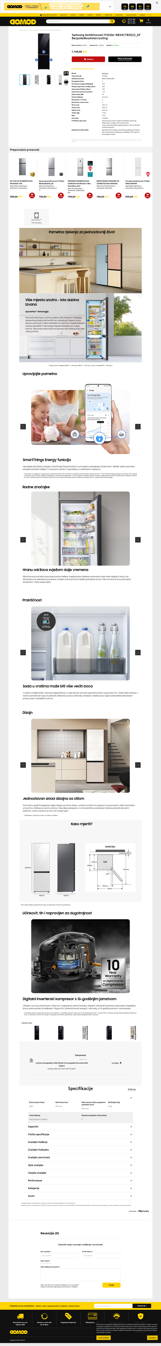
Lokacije (90, 15)
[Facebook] (148, 15)
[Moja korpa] (141, 22)
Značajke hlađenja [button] (37, 1142)
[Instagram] (150, 15)
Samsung (105, 73)
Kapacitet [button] (33, 1126)
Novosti (73, 15)
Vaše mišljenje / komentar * (50, 1267)
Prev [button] (23, 426)
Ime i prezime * (46, 1251)
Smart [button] (31, 1196)
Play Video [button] (80, 558)
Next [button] (138, 426)
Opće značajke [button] (35, 1165)
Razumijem (152, 1338)
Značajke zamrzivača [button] (39, 1157)
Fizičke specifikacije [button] (38, 1134)
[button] (66, 35)
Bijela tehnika (28, 30)
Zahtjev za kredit (131, 15)
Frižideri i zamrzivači (40, 30)
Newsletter (108, 15)
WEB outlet (63, 15)
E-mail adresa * (87, 1251)
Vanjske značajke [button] (37, 1172)
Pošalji (111, 1285)
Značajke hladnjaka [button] (38, 1149)
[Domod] (23, 20)
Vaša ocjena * (45, 1261)
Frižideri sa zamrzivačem (54, 30)
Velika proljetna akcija (49, 15)
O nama (81, 15)
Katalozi (98, 15)
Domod (21, 30)
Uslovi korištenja (103, 1338)
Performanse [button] (35, 1180)
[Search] (112, 21)
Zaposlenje (119, 15)
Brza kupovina (125, 59)
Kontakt (142, 15)
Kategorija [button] (33, 1188)
